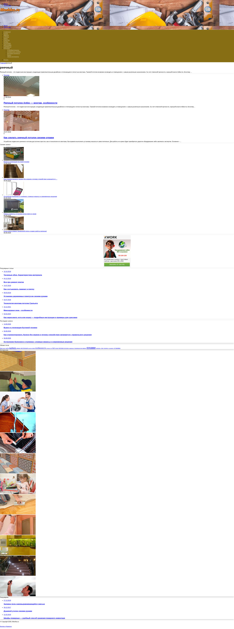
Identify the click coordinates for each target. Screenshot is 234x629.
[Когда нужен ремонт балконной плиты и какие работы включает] (14, 229)
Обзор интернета (13, 56)
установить (111, 348)
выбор (7, 348)
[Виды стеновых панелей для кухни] (18, 555)
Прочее (7, 48)
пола (56, 348)
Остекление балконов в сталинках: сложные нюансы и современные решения (30, 196)
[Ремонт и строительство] (10, 22)
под (51, 348)
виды (4, 348)
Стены (6, 37)
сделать (98, 348)
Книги (9, 55)
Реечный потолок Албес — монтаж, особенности (30, 103)
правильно (71, 348)
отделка (48, 348)
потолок (66, 348)
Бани (6, 33)
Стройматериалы (13, 50)
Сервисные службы (14, 52)
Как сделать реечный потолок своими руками (29, 137)
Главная (3, 63)
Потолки (7, 43)
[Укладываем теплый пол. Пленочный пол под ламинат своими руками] (18, 452)
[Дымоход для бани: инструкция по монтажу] (18, 432)
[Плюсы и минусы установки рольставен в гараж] (14, 212)
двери (18, 348)
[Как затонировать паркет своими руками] (18, 514)
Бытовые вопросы (13, 53)
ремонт (84, 348)
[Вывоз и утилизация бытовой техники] (14, 160)
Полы (6, 42)
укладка (106, 348)
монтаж (30, 348)
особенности (40, 348)
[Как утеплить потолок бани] (18, 370)
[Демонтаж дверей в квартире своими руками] (18, 534)
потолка (61, 348)
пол (53, 348)
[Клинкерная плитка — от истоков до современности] (18, 473)
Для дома (7, 45)
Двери (6, 35)
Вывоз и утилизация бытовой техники (16, 162)
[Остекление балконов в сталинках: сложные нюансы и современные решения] (14, 195)
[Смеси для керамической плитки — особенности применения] (18, 391)
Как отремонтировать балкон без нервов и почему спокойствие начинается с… (30, 179)
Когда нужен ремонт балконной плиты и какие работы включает (25, 231)
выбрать (12, 348)
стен (102, 348)
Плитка (7, 40)
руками (91, 347)
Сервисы (7, 47)
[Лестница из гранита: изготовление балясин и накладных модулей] (18, 575)
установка (117, 348)
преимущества (78, 348)
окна (33, 348)
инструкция (24, 348)
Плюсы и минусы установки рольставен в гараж (20, 214)
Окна (6, 38)
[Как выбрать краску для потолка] (18, 595)
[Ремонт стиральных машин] (18, 411)
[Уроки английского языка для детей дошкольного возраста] (18, 493)
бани (1, 348)
